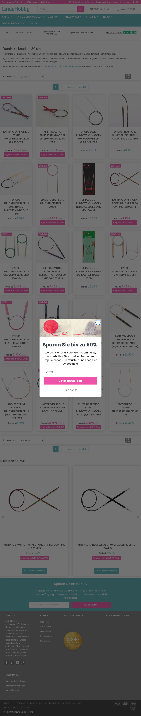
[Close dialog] (98, 322)
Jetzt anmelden (70, 381)
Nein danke (70, 390)
